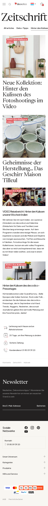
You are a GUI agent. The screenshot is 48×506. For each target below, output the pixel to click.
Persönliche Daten (16, 499)
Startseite (7, 363)
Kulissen (27, 363)
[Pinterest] (38, 429)
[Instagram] (32, 429)
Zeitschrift (17, 363)
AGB (4, 499)
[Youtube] (26, 432)
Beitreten (41, 405)
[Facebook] (26, 429)
